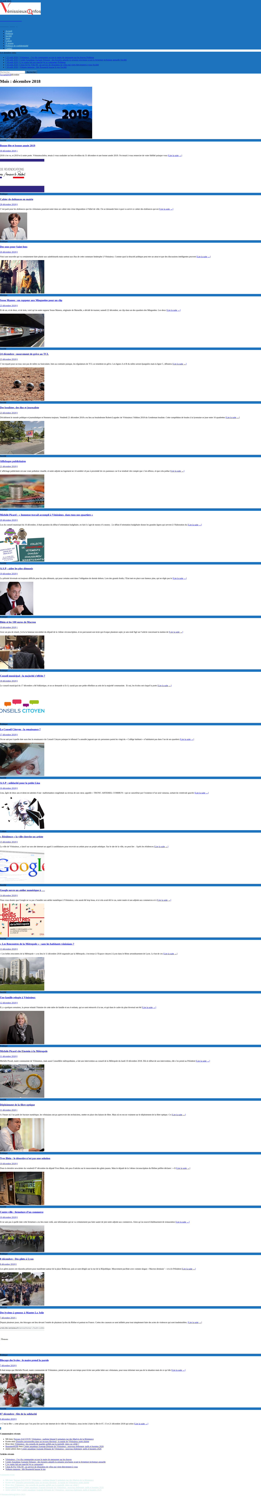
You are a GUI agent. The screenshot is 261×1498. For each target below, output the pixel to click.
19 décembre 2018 (8, 574)
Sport (7, 38)
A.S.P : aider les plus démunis (16, 568)
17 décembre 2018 (8, 735)
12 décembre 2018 (8, 1003)
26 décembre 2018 (8, 252)
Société (8, 36)
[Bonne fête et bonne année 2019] (46, 138)
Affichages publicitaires (13, 461)
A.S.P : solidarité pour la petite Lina (20, 782)
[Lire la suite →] (175, 155)
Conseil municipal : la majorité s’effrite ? (22, 675)
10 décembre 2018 (8, 1163)
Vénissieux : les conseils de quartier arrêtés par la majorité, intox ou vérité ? (47, 1444)
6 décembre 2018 (7, 1419)
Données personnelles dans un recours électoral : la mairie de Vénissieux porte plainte (52, 1441)
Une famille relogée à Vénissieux (17, 997)
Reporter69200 (11, 1446)
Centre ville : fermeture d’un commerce (21, 1212)
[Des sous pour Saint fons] (13, 239)
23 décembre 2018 (8, 305)
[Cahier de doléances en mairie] (22, 191)
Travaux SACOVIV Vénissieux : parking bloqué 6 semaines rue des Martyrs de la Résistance (53, 1439)
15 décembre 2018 (8, 842)
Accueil (8, 31)
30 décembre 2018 (8, 151)
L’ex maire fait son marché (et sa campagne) (24, 1464)
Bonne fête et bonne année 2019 (17, 145)
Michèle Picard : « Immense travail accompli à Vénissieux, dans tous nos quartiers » (46, 514)
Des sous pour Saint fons (13, 246)
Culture (8, 41)
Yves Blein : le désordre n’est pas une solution (25, 1158)
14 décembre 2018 (8, 895)
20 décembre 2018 (8, 520)
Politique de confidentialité (16, 46)
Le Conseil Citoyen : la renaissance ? (20, 729)
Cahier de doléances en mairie (16, 199)
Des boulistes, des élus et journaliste (19, 407)
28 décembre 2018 (8, 204)
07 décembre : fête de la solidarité (18, 1413)
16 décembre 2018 (8, 788)
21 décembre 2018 (8, 466)
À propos (9, 43)
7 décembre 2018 (7, 1318)
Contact (8, 48)
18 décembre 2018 (8, 681)
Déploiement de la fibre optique (17, 1104)
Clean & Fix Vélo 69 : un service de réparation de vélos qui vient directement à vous (41, 1467)
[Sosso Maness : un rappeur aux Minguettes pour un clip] (22, 292)
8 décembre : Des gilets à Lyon (17, 1258)
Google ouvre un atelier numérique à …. (22, 890)
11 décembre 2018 (8, 1056)
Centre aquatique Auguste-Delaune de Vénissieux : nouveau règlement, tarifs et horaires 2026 (63, 1446)
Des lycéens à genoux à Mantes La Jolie (22, 1312)
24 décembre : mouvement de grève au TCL (24, 354)
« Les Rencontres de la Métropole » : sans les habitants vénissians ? (37, 943)
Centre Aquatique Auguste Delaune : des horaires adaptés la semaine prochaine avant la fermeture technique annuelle (55, 1462)
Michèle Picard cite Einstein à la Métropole (23, 1051)
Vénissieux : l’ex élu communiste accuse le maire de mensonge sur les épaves (38, 1459)
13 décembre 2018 (8, 949)
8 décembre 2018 (7, 1264)
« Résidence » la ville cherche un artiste (21, 836)
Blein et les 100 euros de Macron (18, 622)
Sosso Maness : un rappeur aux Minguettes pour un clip (31, 300)
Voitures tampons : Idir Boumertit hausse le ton (25, 1469)
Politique (9, 33)
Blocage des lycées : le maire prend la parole (24, 1360)
